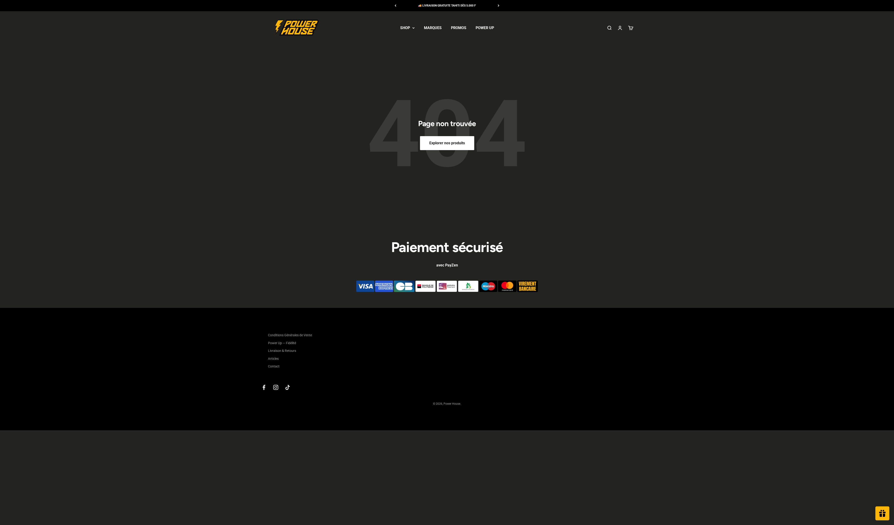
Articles (273, 358)
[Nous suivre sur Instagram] (276, 387)
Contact (274, 366)
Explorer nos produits (447, 143)
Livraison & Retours (282, 351)
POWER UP (485, 28)
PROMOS (458, 28)
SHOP (405, 28)
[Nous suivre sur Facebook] (264, 387)
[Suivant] (498, 5)
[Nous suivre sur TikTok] (287, 387)
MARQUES (433, 28)
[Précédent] (395, 5)
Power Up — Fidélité (282, 343)
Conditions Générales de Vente (290, 335)
